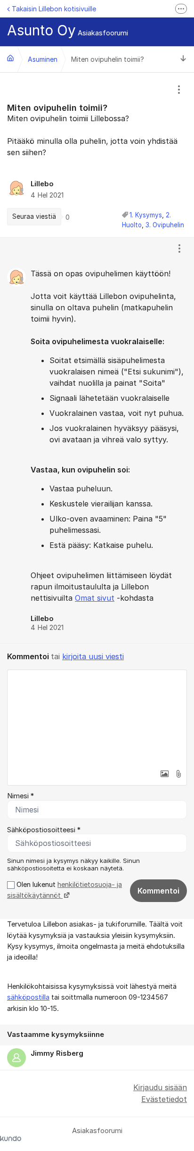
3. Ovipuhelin (165, 225)
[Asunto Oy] (10, 58)
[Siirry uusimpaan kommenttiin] (183, 59)
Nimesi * (20, 796)
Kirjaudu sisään (160, 1087)
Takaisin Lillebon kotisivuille (54, 9)
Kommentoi (158, 890)
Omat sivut (94, 598)
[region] (97, 155)
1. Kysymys (145, 215)
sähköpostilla (28, 997)
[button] (164, 773)
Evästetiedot (164, 1099)
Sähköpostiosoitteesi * (44, 830)
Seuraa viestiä (34, 216)
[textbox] (97, 717)
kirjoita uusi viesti (93, 656)
